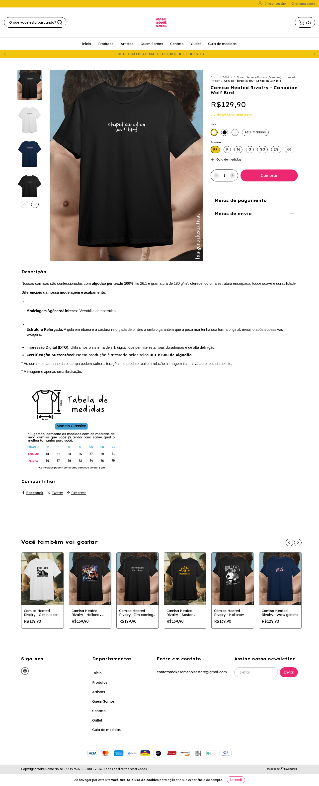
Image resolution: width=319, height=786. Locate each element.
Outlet (196, 44)
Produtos (105, 44)
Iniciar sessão (275, 3)
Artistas (127, 44)
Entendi (236, 780)
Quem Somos (152, 44)
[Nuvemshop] (282, 769)
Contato (177, 44)
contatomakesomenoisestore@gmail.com (192, 672)
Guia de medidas (222, 44)
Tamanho (218, 142)
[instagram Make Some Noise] (25, 671)
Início (86, 44)
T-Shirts (227, 77)
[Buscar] (60, 22)
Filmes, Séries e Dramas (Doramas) (259, 77)
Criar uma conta (303, 3)
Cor (213, 125)
